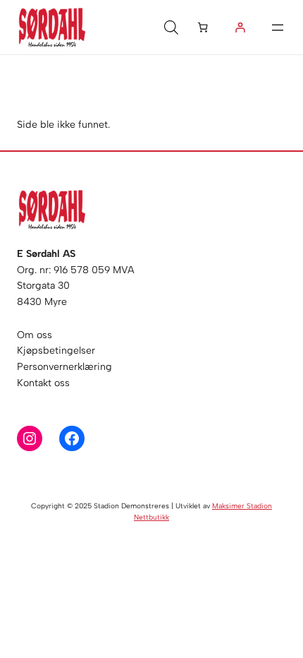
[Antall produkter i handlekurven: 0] (202, 27)
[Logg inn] (240, 27)
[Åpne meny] (277, 27)
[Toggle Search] (171, 27)
